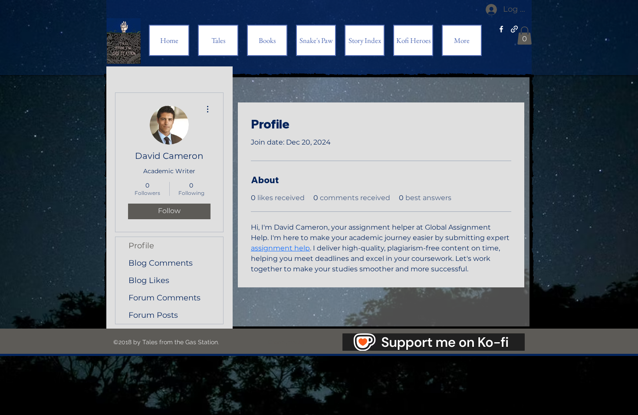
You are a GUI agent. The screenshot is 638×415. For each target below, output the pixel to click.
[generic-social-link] (514, 29)
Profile (141, 245)
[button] (524, 35)
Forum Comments (164, 298)
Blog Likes (148, 280)
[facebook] (501, 29)
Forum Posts (153, 315)
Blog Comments (160, 263)
